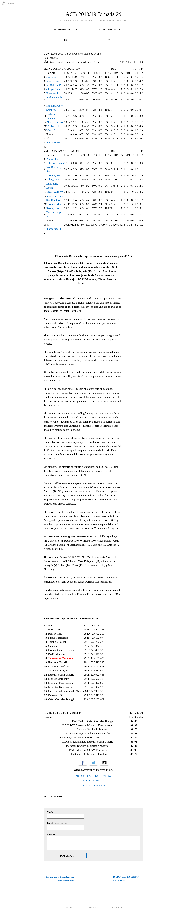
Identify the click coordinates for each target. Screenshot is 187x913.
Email (104, 763)
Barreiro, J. (52, 93)
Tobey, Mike (53, 179)
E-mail (57, 823)
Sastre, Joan (53, 208)
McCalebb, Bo (54, 85)
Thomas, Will (53, 175)
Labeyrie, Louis (55, 163)
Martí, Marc (53, 130)
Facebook (82, 763)
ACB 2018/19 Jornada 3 (93, 781)
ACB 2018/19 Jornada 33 (93, 785)
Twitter (93, 763)
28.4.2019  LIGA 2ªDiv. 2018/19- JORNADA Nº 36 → (126, 879)
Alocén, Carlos (54, 122)
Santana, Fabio (54, 105)
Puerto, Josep (53, 158)
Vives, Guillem (54, 191)
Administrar (115, 907)
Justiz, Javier (53, 76)
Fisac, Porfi (53, 142)
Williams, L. (53, 126)
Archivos (93, 907)
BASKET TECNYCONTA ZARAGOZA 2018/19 (107, 20)
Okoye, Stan (53, 89)
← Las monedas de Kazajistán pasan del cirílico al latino (59, 879)
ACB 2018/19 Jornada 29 (94, 14)
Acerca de (71, 907)
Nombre (51, 812)
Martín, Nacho (54, 80)
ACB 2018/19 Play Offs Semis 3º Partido (93, 776)
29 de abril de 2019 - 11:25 (73, 20)
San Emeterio (53, 199)
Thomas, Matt (54, 204)
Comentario (52, 834)
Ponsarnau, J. (54, 228)
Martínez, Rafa (54, 195)
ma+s (11, 3)
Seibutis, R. (52, 109)
